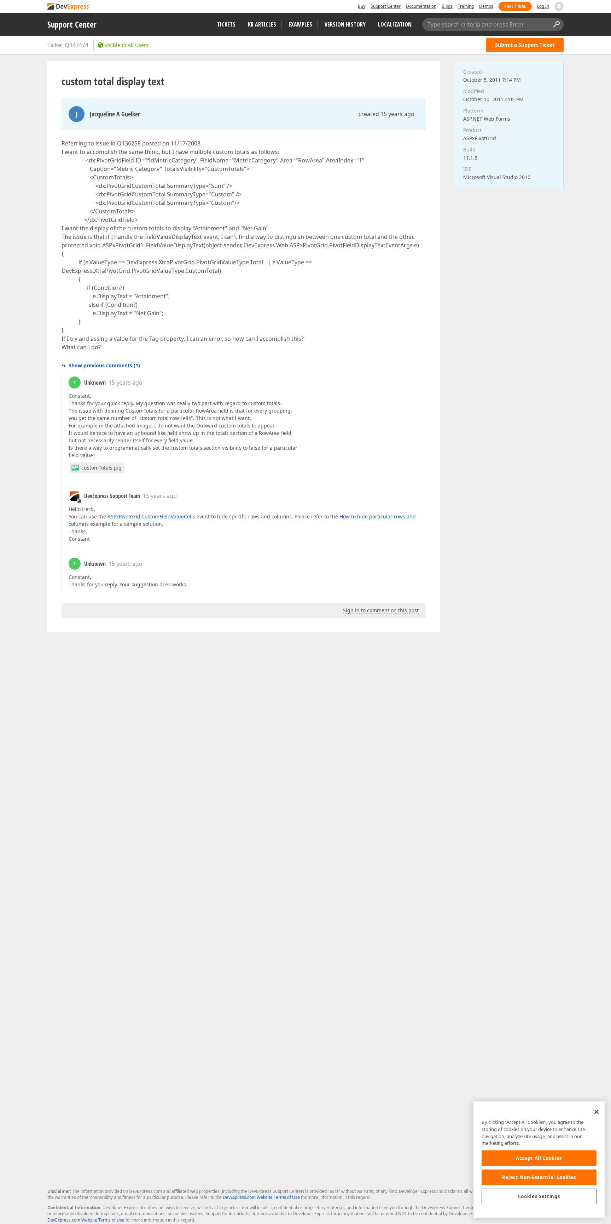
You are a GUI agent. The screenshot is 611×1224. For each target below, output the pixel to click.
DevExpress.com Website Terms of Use (261, 1197)
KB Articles (262, 24)
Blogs (447, 6)
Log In (543, 6)
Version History (345, 24)
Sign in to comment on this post (381, 610)
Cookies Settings (539, 1196)
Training (466, 6)
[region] (539, 1159)
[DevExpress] (69, 7)
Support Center (386, 6)
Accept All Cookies (539, 1158)
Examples (300, 24)
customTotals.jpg (101, 467)
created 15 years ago (386, 114)
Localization (395, 24)
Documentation (421, 6)
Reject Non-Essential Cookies (539, 1177)
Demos (486, 6)
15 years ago (125, 382)
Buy (361, 6)
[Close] (596, 1112)
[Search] (556, 24)
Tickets (226, 24)
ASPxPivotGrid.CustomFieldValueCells (151, 516)
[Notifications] (559, 6)
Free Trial (515, 6)
